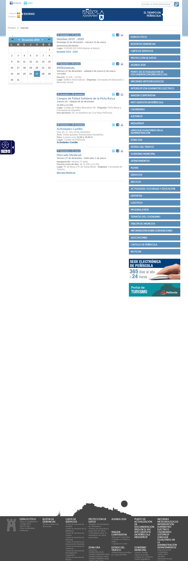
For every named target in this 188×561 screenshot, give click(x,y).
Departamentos (140, 161)
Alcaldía (161, 556)
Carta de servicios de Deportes (75, 538)
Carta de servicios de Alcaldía (75, 525)
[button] (176, 4)
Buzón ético (25, 526)
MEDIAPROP (137, 123)
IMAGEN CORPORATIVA (143, 95)
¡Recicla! (136, 182)
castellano (12, 17)
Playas (134, 168)
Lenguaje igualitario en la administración (147, 131)
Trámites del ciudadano (145, 217)
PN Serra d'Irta (140, 210)
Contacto (93, 550)
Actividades (163, 552)
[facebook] (14, 3)
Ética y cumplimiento (29, 522)
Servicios (136, 175)
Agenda (24, 28)
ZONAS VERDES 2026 (99, 559)
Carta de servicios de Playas (75, 558)
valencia (13, 13)
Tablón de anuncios (143, 224)
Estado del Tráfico (142, 147)
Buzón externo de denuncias (51, 525)
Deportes (136, 196)
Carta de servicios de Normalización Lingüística (75, 553)
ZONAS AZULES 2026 (98, 556)
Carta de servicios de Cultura (75, 534)
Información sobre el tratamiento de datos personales (97, 535)
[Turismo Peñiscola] (154, 298)
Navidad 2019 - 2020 (67, 52)
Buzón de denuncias (143, 44)
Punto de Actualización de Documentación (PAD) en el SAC (149, 73)
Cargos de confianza (144, 557)
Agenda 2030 (138, 65)
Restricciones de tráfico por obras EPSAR (121, 553)
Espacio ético (139, 37)
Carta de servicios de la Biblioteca (76, 530)
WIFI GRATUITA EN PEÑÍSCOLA (147, 102)
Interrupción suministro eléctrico (152, 88)
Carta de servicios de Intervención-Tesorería (75, 543)
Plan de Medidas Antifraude (27, 529)
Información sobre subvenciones (151, 231)
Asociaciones (139, 238)
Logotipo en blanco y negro (120, 540)
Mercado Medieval (66, 173)
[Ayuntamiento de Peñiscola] (92, 20)
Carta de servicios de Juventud (75, 547)
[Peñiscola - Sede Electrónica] (154, 281)
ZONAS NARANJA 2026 (99, 554)
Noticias (136, 252)
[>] (42, 40)
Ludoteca (136, 203)
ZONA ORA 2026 (96, 552)
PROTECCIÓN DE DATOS (143, 58)
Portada (12, 28)
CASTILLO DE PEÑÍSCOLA (144, 245)
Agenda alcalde (142, 555)
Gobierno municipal (143, 154)
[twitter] (27, 3)
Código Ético (25, 524)
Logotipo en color (119, 544)
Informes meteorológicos (147, 81)
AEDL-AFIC (163, 554)
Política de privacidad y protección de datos (98, 530)
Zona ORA (136, 140)
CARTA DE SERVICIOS (142, 51)
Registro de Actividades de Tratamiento (98, 525)
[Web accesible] (5, 144)
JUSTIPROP (136, 116)
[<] (19, 40)
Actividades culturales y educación (153, 189)
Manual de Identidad (121, 537)
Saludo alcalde (141, 552)
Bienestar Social (165, 559)
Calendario (138, 109)
